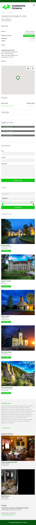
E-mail (3, 157)
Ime (2, 151)
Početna (3, 12)
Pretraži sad (18, 207)
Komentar (4, 163)
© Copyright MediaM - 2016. (16, 522)
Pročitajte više (6, 403)
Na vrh (25, 522)
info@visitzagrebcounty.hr (8, 515)
